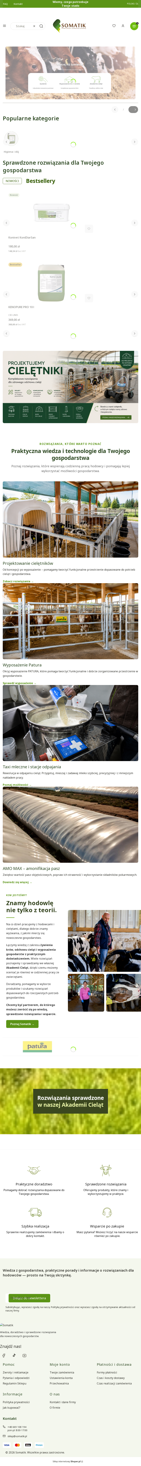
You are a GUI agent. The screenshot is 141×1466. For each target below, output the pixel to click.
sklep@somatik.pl (17, 1436)
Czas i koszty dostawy (111, 1378)
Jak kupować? (11, 1408)
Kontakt (18, 3)
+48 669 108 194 (17, 1427)
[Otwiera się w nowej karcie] (4, 1355)
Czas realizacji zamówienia (114, 1383)
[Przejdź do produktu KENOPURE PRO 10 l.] (51, 283)
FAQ (5, 3)
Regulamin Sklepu (14, 1383)
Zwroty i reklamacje (15, 1372)
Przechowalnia (59, 1383)
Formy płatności (107, 1372)
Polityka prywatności (16, 1402)
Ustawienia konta (61, 1378)
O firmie (55, 1408)
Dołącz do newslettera (29, 1298)
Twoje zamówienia (62, 1372)
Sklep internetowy (67, 1461)
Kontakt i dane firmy (63, 1402)
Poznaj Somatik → (22, 1024)
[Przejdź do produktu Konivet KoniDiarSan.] (51, 213)
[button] (4, 26)
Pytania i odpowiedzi (16, 1378)
